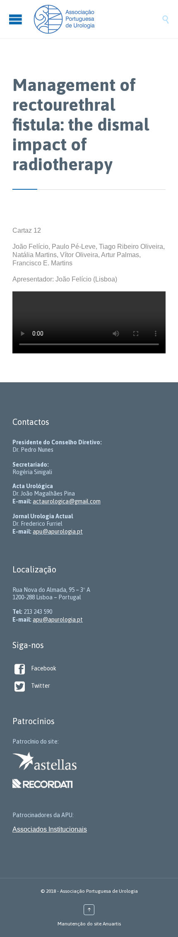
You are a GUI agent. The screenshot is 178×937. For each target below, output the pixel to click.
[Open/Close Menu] (16, 19)
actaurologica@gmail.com (67, 501)
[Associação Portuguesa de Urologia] (97, 19)
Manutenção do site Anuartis (89, 924)
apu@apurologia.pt (58, 531)
